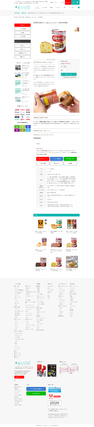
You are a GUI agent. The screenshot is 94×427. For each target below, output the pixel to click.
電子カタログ (56, 163)
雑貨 (64, 7)
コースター (27, 323)
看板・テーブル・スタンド (30, 329)
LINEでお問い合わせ (74, 76)
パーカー (16, 327)
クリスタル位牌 (17, 337)
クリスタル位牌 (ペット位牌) (19, 339)
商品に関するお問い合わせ (66, 76)
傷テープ (27, 311)
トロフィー (16, 341)
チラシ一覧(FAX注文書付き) (36, 388)
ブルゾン (16, 325)
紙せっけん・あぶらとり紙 (30, 307)
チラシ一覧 (62, 2)
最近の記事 (18, 62)
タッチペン (16, 301)
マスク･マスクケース (29, 315)
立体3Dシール (22, 49)
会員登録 (51, 2)
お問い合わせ (68, 2)
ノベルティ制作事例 (56, 158)
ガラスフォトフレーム (18, 335)
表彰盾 (16, 343)
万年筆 (16, 305)
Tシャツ (16, 321)
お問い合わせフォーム (42, 158)
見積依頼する (22, 25)
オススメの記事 (26, 62)
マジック (16, 299)
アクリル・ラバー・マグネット (30, 325)
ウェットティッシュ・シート (30, 305)
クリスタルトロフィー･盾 (18, 333)
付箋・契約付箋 (17, 313)
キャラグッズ (58, 7)
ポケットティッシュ (29, 313)
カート (76, 2)
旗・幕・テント (28, 327)
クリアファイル (17, 309)
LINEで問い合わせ (36, 393)
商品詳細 (38, 143)
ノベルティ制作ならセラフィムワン (46, 425)
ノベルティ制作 (44, 7)
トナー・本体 (71, 7)
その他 (16, 317)
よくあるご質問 (43, 163)
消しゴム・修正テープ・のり (19, 311)
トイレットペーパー (29, 309)
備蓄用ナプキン (22, 56)
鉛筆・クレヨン (17, 303)
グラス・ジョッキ (17, 349)
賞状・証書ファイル (18, 315)
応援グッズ (22, 45)
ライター (27, 321)
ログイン (56, 2)
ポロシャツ (16, 323)
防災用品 (51, 7)
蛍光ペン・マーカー (18, 297)
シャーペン (16, 295)
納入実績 (70, 163)
